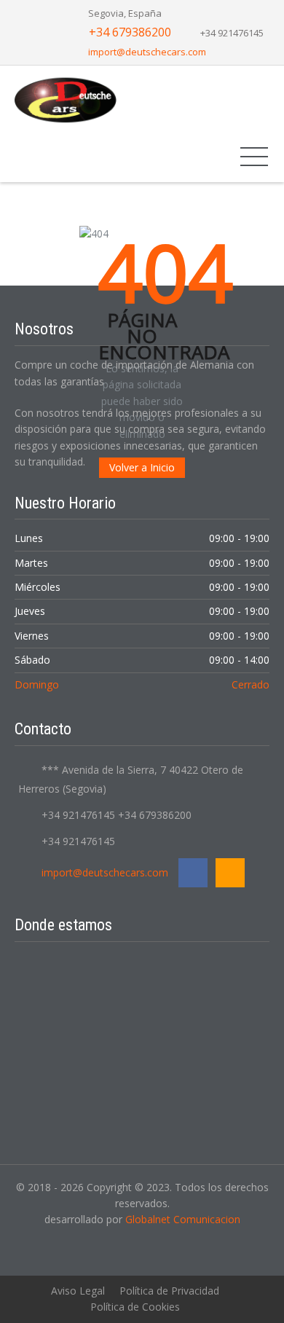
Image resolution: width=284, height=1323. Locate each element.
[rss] (230, 872)
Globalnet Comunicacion (182, 1219)
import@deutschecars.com (147, 51)
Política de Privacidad (169, 1291)
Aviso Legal (78, 1291)
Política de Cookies (135, 1307)
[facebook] (193, 872)
